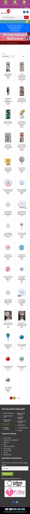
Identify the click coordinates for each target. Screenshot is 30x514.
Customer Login (15, 4)
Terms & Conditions (9, 446)
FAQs (5, 444)
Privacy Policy (8, 450)
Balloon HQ (11, 512)
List (27, 56)
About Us (6, 442)
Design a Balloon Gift (8, 416)
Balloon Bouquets (9, 413)
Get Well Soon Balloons (22, 421)
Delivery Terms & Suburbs (11, 440)
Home (2, 42)
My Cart (25, 4)
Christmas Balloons (21, 417)
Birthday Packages (6, 428)
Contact (6, 452)
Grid (23, 56)
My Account (7, 448)
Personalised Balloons (7, 424)
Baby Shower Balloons (21, 413)
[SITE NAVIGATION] (27, 21)
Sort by (4, 53)
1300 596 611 (5, 4)
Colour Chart (7, 438)
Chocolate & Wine (23, 427)
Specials (20, 430)
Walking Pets (21, 425)
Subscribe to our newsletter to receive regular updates (15, 464)
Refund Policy (7, 454)
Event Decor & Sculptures (8, 420)
